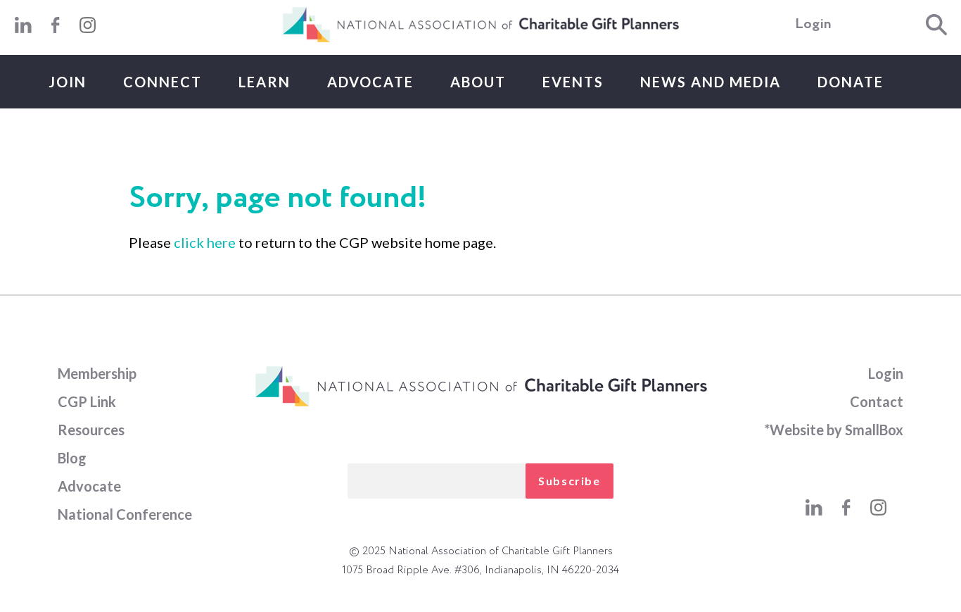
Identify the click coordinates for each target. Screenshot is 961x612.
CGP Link (87, 401)
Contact (876, 401)
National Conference (125, 514)
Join (68, 81)
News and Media (710, 81)
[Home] (480, 39)
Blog (72, 457)
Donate (850, 81)
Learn (264, 81)
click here (205, 242)
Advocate (370, 81)
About (478, 81)
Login (813, 25)
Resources (91, 429)
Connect (162, 81)
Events (573, 81)
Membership (97, 373)
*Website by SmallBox (833, 429)
